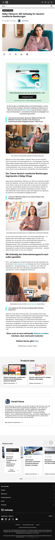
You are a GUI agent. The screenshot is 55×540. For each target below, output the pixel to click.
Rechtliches (18, 524)
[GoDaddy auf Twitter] (13, 520)
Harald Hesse (25, 20)
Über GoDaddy (5, 486)
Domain (28, 266)
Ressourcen (4, 493)
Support (3, 490)
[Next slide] (51, 442)
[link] (10, 54)
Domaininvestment (35, 372)
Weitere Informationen (11, 470)
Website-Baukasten (19, 264)
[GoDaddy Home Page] (7, 510)
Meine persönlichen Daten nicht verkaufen (27, 527)
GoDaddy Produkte (9, 372)
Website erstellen (41, 333)
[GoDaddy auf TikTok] (9, 520)
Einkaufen (3, 504)
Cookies (37, 524)
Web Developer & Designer (11, 450)
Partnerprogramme (6, 497)
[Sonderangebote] (42, 2)
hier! (37, 341)
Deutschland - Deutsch (7, 516)
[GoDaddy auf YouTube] (16, 520)
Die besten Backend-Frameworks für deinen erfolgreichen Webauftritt (11, 461)
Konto (2, 501)
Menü (3, 6)
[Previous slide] (45, 442)
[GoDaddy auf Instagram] (6, 520)
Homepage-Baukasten (31, 304)
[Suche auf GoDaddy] (51, 6)
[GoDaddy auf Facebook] (2, 520)
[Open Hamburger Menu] (2, 2)
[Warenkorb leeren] (51, 2)
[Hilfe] (45, 2)
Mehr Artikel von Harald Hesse (12, 422)
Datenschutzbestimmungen (28, 524)
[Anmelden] (48, 2)
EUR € (50, 516)
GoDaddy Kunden (8, 10)
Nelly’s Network (27, 110)
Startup (28, 452)
